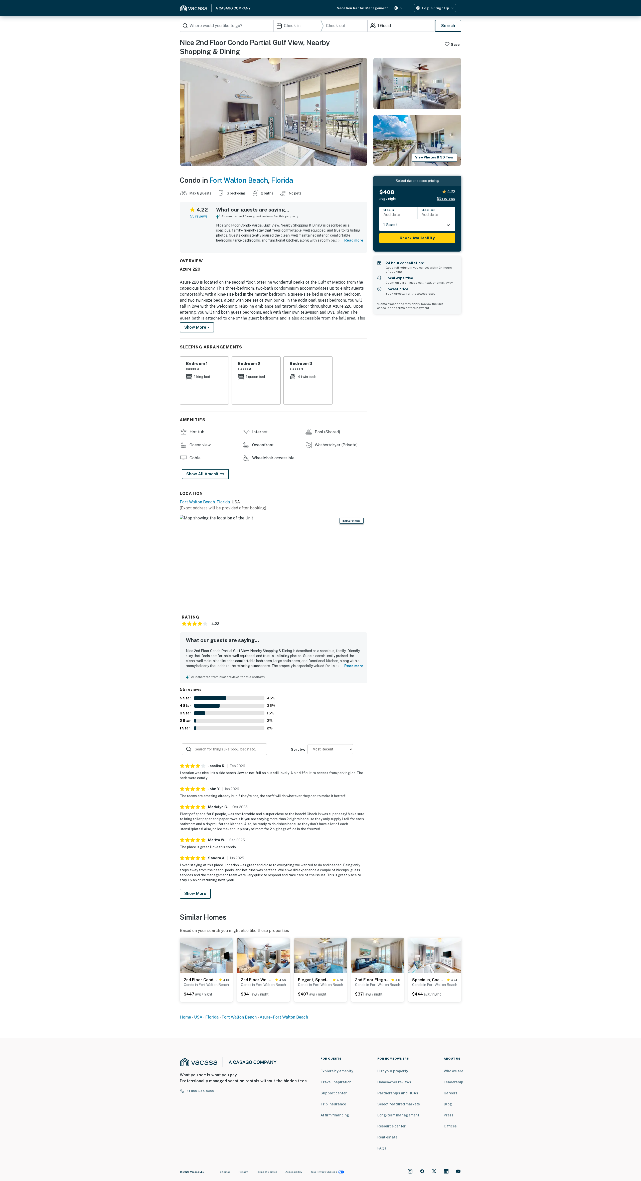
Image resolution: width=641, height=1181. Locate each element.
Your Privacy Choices (323, 1171)
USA (198, 1017)
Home (185, 1017)
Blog (448, 1104)
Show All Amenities (205, 474)
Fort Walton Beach (239, 180)
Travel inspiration (336, 1082)
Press (448, 1115)
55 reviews (199, 216)
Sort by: (298, 749)
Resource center (391, 1126)
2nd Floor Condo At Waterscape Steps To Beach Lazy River (200, 979)
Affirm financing (334, 1115)
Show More (195, 893)
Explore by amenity (336, 1071)
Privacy (243, 1171)
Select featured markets (398, 1104)
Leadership (453, 1082)
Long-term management (398, 1115)
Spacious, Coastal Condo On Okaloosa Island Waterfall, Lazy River (428, 979)
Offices (450, 1126)
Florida (282, 180)
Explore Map (352, 520)
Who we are (453, 1071)
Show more (195, 327)
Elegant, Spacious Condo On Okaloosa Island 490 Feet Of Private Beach (314, 979)
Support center (333, 1093)
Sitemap (225, 1171)
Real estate (387, 1137)
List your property (392, 1071)
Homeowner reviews (394, 1082)
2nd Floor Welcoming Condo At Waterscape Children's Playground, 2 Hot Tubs (257, 979)
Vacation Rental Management (362, 8)
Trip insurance (333, 1104)
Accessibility (293, 1171)
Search (448, 25)
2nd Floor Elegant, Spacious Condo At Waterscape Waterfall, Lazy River (372, 979)
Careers (450, 1093)
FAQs (381, 1148)
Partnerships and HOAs (397, 1093)
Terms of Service (266, 1171)
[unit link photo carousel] (206, 955)
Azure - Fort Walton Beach (284, 1017)
